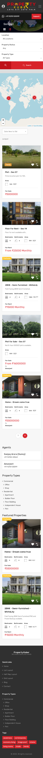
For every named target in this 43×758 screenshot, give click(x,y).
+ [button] (3, 120)
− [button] (3, 123)
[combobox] (21, 39)
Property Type (7, 54)
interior (32, 742)
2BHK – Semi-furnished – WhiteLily (21, 285)
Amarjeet (9, 464)
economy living (9, 742)
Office (7, 485)
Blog (5, 682)
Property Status (8, 45)
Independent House (13, 505)
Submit (36, 16)
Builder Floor (10, 498)
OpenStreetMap (38, 126)
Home (6, 666)
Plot (6, 509)
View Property (21, 164)
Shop (7, 488)
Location (5, 35)
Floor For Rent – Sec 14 (16, 228)
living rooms (8, 746)
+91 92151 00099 (12, 16)
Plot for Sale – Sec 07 (15, 341)
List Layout (8, 670)
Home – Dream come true (17, 402)
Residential (8, 492)
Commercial (8, 481)
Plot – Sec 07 (11, 172)
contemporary (20, 738)
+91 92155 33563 (11, 457)
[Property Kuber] (21, 10)
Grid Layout (8, 678)
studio (18, 746)
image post (22, 742)
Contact (7, 686)
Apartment (9, 495)
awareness (7, 738)
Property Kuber (21, 652)
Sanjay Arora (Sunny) (14, 454)
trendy (26, 746)
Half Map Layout (10, 674)
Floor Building (10, 502)
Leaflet (29, 126)
